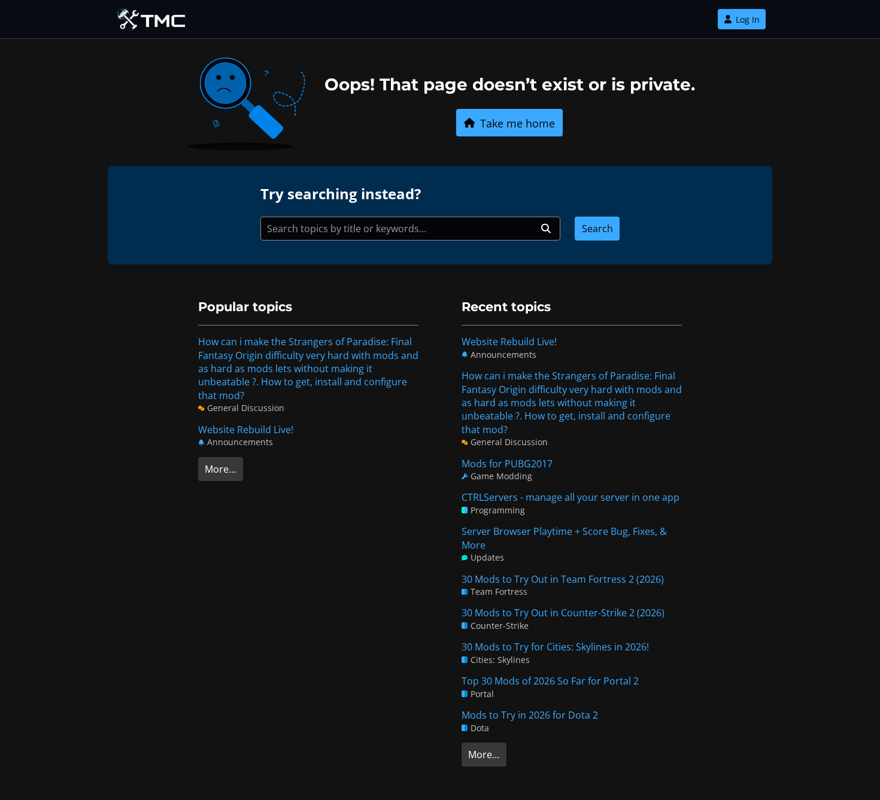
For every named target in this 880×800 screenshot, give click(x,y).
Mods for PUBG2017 (507, 463)
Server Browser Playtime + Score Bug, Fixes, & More (564, 538)
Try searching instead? (340, 193)
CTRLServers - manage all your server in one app (570, 497)
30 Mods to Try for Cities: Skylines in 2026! (555, 646)
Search (597, 228)
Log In (748, 19)
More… (220, 469)
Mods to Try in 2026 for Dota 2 (530, 715)
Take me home (517, 122)
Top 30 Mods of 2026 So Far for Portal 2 (550, 681)
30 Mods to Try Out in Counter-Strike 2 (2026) (563, 612)
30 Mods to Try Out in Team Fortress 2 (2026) (563, 579)
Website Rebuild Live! (245, 429)
